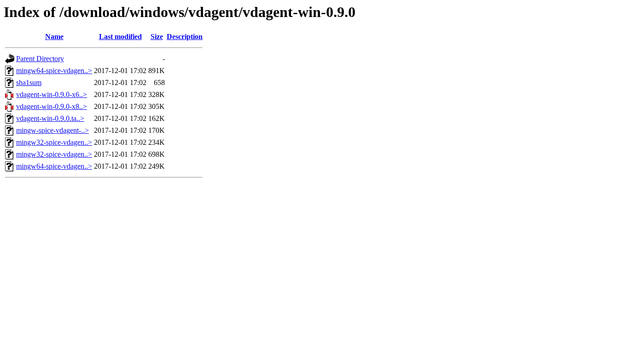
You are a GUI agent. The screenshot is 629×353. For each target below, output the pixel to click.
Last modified (120, 36)
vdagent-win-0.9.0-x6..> (51, 94)
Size (157, 36)
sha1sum (28, 82)
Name (54, 36)
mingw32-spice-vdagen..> (54, 142)
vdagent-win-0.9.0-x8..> (51, 106)
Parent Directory (40, 59)
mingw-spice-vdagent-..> (52, 130)
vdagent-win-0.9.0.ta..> (50, 118)
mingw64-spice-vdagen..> (54, 70)
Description (185, 36)
